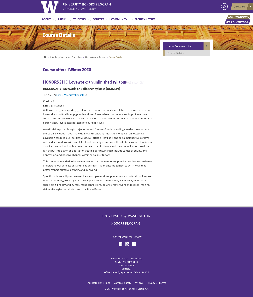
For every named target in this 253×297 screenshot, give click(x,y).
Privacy (151, 282)
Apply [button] (62, 19)
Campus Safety (122, 282)
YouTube (128, 243)
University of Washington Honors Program (87, 7)
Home (45, 56)
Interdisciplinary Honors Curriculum (66, 57)
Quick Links (239, 6)
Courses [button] (98, 19)
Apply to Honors (237, 22)
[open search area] (224, 6)
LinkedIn (135, 243)
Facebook (122, 243)
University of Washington (53, 6)
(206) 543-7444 (126, 265)
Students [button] (79, 19)
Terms (162, 282)
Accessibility (95, 282)
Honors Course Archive (95, 57)
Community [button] (119, 19)
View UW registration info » (71, 95)
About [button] (46, 19)
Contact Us (126, 268)
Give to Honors (238, 17)
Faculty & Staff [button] (145, 19)
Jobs (107, 282)
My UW (139, 282)
